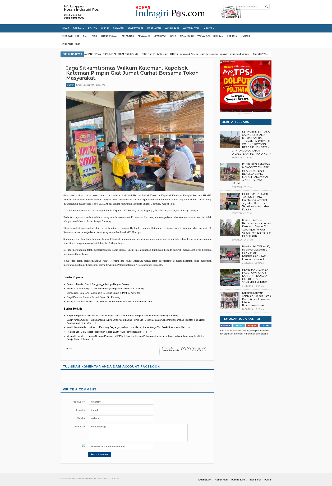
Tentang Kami (204, 479)
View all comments (203, 389)
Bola (173, 36)
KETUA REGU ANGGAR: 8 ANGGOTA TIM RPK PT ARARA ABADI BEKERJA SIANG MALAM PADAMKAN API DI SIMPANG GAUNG (251, 174)
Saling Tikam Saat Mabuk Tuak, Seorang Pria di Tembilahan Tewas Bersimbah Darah (109, 301)
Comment (79, 427)
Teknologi (203, 36)
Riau (85, 36)
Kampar (245, 36)
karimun (232, 36)
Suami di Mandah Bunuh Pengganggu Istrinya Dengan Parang (98, 284)
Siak (94, 36)
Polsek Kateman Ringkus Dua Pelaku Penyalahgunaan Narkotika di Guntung (105, 288)
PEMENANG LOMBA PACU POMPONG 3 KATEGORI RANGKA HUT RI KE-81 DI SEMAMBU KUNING (255, 276)
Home (65, 28)
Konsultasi (172, 28)
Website (81, 418)
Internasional (109, 36)
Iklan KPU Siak (245, 114)
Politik (92, 28)
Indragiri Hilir (70, 36)
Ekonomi (118, 28)
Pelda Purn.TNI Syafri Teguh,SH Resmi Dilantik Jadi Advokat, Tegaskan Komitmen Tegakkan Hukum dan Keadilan (139, 54)
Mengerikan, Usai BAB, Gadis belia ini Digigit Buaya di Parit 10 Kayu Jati (103, 293)
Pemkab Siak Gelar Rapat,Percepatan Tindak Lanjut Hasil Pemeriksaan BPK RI (107, 332)
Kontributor (191, 28)
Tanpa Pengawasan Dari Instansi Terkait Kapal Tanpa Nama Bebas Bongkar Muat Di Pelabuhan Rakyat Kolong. (123, 315)
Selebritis (128, 36)
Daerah (70, 85)
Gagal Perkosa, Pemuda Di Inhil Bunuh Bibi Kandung (93, 297)
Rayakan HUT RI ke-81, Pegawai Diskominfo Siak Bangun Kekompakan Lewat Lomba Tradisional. (256, 253)
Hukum (105, 28)
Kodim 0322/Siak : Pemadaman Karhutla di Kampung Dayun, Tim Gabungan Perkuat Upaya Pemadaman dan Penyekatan (254, 54)
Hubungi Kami (238, 479)
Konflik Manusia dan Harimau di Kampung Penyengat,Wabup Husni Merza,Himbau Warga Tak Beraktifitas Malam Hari (126, 327)
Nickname (79, 402)
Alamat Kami (221, 479)
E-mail (80, 410)
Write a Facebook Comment (199, 366)
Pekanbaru (187, 36)
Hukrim (267, 479)
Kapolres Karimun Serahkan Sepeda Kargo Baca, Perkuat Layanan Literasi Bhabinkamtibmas (256, 299)
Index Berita (255, 479)
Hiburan (218, 36)
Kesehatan (154, 28)
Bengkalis (144, 36)
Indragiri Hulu (71, 44)
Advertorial (135, 28)
